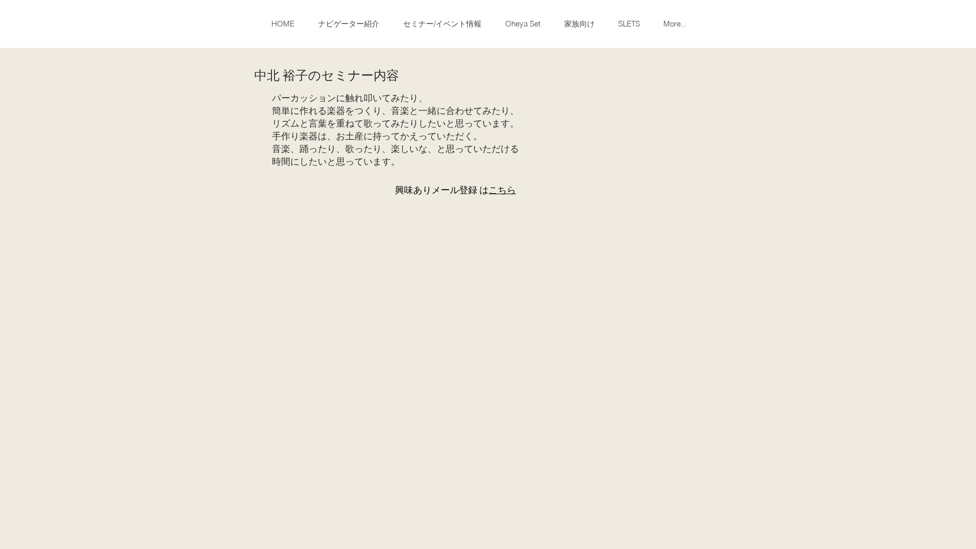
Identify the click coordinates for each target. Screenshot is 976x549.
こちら (502, 190)
